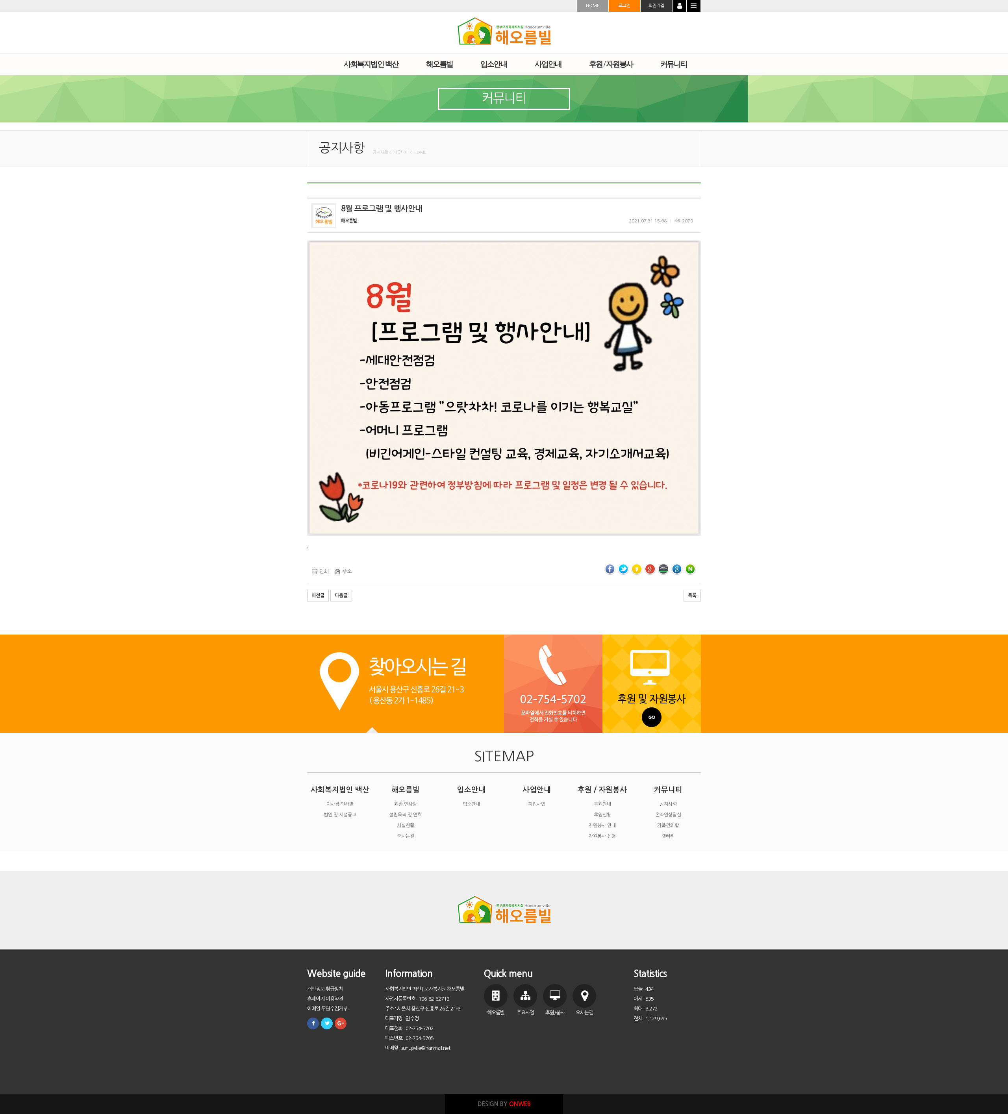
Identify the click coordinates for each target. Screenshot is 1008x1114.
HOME (592, 6)
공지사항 (668, 804)
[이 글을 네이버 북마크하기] (690, 569)
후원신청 (602, 814)
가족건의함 (668, 825)
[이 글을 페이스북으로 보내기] (610, 569)
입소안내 (471, 790)
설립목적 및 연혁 (405, 814)
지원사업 (536, 804)
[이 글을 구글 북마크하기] (677, 569)
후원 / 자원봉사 (602, 790)
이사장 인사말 (340, 804)
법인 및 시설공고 (340, 814)
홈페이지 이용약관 (325, 998)
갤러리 (668, 836)
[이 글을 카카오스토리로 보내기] (637, 569)
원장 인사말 (405, 804)
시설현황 (405, 825)
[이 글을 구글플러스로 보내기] (650, 569)
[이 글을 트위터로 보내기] (623, 569)
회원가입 (656, 6)
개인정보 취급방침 (325, 989)
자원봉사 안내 (602, 825)
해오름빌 (405, 790)
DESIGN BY (504, 1104)
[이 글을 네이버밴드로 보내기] (663, 569)
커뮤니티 (668, 790)
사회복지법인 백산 (340, 790)
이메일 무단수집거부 (327, 1008)
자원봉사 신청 (602, 836)
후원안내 (602, 804)
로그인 (624, 6)
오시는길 (405, 836)
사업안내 (537, 790)
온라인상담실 (668, 814)
